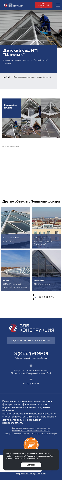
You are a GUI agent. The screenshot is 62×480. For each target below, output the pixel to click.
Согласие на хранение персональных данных (31, 428)
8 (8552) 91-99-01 (31, 353)
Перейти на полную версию (31, 473)
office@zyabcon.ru (31, 383)
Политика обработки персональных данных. (31, 430)
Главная (6, 60)
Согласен (31, 465)
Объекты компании (21, 60)
